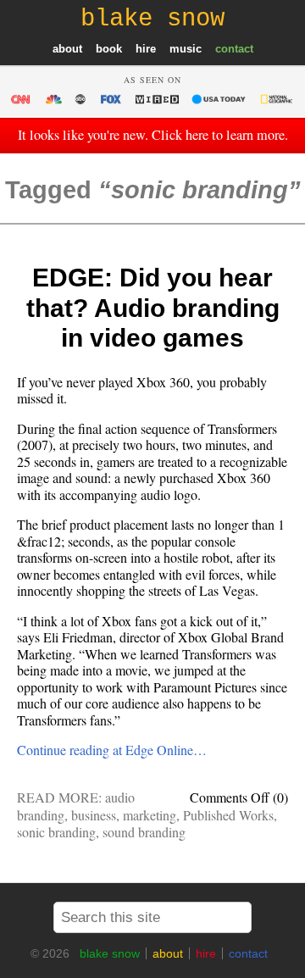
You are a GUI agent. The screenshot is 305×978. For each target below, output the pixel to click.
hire (146, 48)
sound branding (144, 832)
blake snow (110, 953)
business (93, 815)
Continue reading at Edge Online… (112, 750)
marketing (149, 815)
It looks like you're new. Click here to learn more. (153, 134)
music (185, 48)
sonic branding (56, 832)
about (67, 48)
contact (234, 48)
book (109, 48)
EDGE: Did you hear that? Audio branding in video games (153, 308)
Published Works (228, 815)
